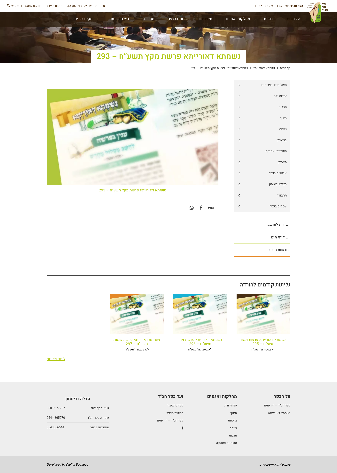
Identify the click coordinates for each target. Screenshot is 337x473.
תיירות (207, 19)
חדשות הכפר (175, 413)
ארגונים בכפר (178, 19)
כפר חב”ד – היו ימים (277, 405)
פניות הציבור (54, 6)
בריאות (232, 420)
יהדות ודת (230, 405)
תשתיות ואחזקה (226, 443)
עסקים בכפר (85, 19)
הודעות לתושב (32, 6)
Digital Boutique (77, 464)
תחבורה (148, 19)
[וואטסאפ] (192, 208)
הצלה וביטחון (118, 19)
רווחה (233, 428)
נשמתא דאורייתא (264, 68)
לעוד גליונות (56, 359)
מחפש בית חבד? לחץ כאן (82, 6)
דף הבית (285, 68)
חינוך (233, 413)
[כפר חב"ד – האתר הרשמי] (317, 12)
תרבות (233, 435)
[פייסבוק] (201, 208)
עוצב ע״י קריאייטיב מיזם (274, 464)
